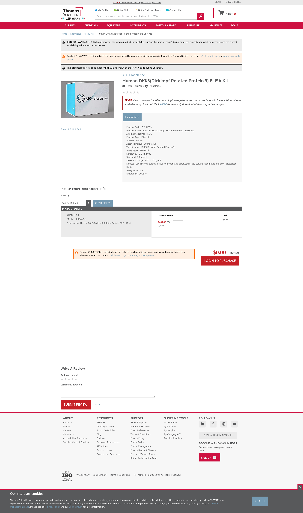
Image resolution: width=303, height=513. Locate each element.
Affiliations (102, 446)
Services (101, 422)
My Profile (102, 10)
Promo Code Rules (106, 430)
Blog (99, 434)
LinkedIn (202, 424)
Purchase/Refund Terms (143, 454)
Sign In (218, 1)
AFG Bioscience (133, 75)
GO (200, 16)
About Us (67, 422)
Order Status (123, 10)
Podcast (101, 438)
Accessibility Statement (75, 438)
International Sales (140, 426)
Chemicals (91, 25)
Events (66, 426)
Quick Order (170, 426)
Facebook (213, 424)
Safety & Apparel (166, 25)
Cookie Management (141, 446)
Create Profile (233, 1)
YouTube (234, 424)
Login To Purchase (220, 261)
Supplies (70, 25)
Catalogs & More (105, 426)
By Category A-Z (172, 434)
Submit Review (75, 404)
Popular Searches (173, 438)
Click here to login (210, 56)
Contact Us (175, 10)
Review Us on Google (218, 435)
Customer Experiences (108, 442)
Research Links (104, 450)
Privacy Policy (137, 438)
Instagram (223, 424)
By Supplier (170, 430)
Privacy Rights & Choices (143, 450)
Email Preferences (140, 430)
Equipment (113, 25)
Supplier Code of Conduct (76, 442)
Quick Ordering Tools (149, 10)
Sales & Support (139, 422)
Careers (67, 430)
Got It (260, 501)
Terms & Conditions (141, 434)
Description (132, 117)
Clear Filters (102, 203)
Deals (234, 25)
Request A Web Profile (72, 129)
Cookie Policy (137, 442)
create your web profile (142, 255)
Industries (215, 25)
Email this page (135, 86)
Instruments (138, 25)
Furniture (193, 25)
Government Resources (108, 454)
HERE (163, 104)
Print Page (155, 86)
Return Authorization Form (144, 458)
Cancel (96, 404)
